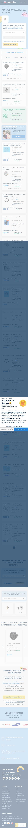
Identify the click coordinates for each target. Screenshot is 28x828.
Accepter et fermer (21, 429)
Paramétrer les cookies (7, 429)
